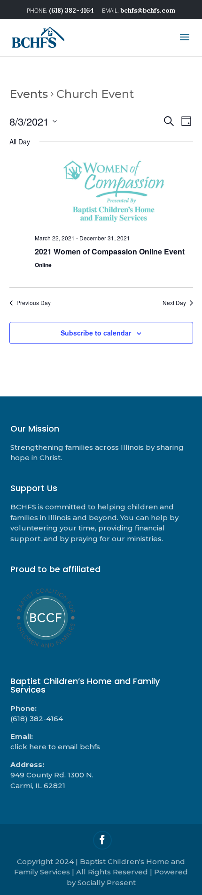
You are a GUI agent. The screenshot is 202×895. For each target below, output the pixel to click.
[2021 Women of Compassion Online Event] (114, 192)
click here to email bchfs (55, 746)
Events (28, 94)
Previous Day (33, 302)
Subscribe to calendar (96, 332)
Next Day (174, 302)
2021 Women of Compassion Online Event (110, 251)
